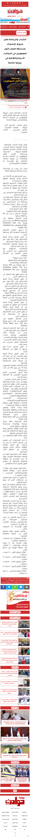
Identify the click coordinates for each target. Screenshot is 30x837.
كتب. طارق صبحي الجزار (16, 107)
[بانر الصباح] (15, 19)
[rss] (15, 3)
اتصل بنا (6, 826)
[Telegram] (21, 587)
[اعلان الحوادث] (18, 609)
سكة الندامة (15, 819)
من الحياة (15, 815)
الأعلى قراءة (15, 762)
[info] (10, 3)
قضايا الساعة (22, 26)
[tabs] (7, 3)
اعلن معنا (24, 826)
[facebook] (22, 3)
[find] (12, 3)
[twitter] (20, 3)
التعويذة (24, 819)
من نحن (5, 822)
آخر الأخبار (15, 667)
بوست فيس (15, 822)
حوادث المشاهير (5, 815)
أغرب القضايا (4, 26)
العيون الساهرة (13, 26)
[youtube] (17, 3)
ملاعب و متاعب (21, 32)
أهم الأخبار (15, 708)
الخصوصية (15, 826)
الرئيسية (24, 812)
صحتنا (24, 822)
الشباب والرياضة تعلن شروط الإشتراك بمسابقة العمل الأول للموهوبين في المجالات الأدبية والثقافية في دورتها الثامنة (15, 580)
